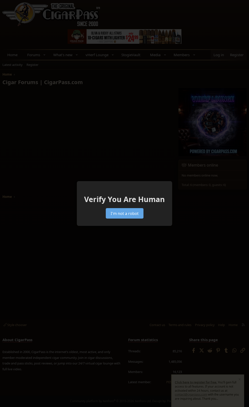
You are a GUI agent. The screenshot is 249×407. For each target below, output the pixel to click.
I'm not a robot (125, 213)
